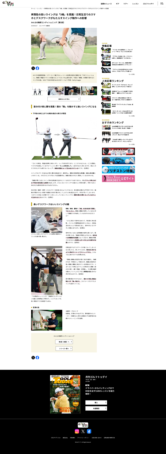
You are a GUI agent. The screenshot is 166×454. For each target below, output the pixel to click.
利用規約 (72, 438)
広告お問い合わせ (97, 438)
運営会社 (65, 438)
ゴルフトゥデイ (148, 4)
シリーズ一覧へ (64, 348)
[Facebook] (37, 68)
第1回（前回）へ (64, 342)
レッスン (135, 4)
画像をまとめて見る (64, 99)
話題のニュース (106, 4)
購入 (96, 402)
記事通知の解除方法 (109, 438)
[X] (33, 68)
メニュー (161, 3)
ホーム (33, 8)
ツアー (125, 4)
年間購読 (96, 408)
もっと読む (132, 74)
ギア (117, 4)
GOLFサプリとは (55, 438)
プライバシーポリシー (83, 438)
